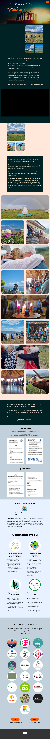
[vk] (24, 733)
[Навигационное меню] (47, 2)
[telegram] (26, 733)
